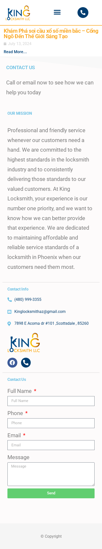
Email (14, 435)
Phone (15, 413)
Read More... (15, 51)
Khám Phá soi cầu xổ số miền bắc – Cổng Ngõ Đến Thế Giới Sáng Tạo (51, 33)
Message (18, 457)
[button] (57, 12)
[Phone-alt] (82, 12)
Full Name (20, 391)
